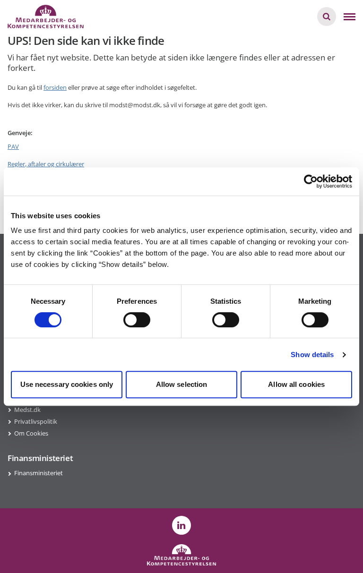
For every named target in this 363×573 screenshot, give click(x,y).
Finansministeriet (38, 473)
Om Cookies (31, 433)
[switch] (136, 319)
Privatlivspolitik (35, 421)
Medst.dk (27, 409)
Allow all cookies (296, 384)
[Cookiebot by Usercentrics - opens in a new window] (310, 181)
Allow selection (181, 384)
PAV (13, 146)
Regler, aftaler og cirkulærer (46, 164)
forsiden (55, 87)
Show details (312, 355)
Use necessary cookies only (66, 384)
